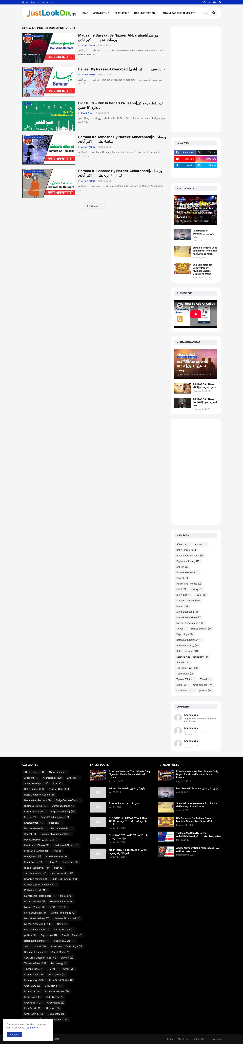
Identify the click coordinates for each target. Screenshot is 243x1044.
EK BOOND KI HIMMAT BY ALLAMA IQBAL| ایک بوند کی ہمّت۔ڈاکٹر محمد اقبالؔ (127, 821)
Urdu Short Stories (61, 980)
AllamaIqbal (52, 777)
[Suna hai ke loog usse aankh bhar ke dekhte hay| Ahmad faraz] (182, 251)
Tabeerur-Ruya (187, 668)
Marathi (182, 606)
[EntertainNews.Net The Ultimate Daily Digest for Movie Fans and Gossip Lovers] (98, 775)
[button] (206, 13)
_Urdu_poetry (34, 772)
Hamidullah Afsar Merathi (56, 834)
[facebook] (204, 2)
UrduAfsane (55, 1002)
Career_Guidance (63, 805)
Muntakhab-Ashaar (188, 617)
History (196, 589)
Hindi (181, 589)
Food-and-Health (187, 572)
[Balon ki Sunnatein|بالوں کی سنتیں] (98, 792)
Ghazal (182, 578)
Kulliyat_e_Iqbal (35, 890)
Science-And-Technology (192, 656)
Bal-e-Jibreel (186, 549)
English (182, 566)
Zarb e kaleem (57, 1019)
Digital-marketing (188, 561)
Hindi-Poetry (33, 862)
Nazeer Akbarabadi (190, 623)
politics (205, 690)
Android (201, 544)
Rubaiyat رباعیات (187, 645)
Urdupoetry (56, 1013)
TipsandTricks (185, 679)
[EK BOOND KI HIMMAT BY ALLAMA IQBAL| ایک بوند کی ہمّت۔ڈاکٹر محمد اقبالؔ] (98, 822)
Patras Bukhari (201, 628)
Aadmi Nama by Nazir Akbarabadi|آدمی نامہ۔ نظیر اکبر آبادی (198, 849)
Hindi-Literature (56, 856)
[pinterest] (220, 2)
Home (25, 2)
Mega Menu (100, 13)
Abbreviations (58, 772)
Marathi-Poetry (34, 907)
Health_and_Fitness (36, 845)
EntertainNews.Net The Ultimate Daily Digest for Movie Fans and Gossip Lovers (129, 774)
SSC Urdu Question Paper (40, 957)
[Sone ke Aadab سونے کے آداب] (98, 807)
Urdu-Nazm (54, 997)
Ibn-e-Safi (183, 594)
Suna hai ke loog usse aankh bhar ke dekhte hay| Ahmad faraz (205, 250)
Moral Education (187, 611)
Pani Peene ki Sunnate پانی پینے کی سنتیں (203, 233)
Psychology (184, 634)
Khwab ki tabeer (188, 600)
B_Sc (57, 783)
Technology (184, 673)
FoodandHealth (62, 828)
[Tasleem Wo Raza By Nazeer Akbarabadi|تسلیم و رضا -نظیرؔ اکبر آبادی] (166, 837)
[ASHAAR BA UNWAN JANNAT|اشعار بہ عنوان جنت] (182, 403)
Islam (201, 594)
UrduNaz (53, 1008)
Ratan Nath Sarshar (188, 639)
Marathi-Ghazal (34, 901)
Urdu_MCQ (32, 985)
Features (121, 13)
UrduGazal (32, 1008)
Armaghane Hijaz (36, 783)
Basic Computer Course (39, 794)
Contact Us (47, 2)
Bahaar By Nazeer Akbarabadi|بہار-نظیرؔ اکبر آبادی (121, 69)
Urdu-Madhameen (57, 991)
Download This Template (178, 13)
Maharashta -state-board (39, 895)
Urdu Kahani (56, 974)
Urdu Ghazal (202, 684)
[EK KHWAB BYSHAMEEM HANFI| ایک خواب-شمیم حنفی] (98, 839)
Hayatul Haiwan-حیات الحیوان (41, 839)
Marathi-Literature (61, 901)
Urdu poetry (34, 980)
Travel (205, 679)
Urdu (182, 684)
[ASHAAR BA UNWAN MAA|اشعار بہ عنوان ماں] (182, 388)
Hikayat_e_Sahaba (36, 850)
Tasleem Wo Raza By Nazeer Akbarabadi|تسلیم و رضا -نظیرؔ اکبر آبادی (198, 834)
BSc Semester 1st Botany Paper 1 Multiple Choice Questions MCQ (202, 269)
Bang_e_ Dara (59, 789)
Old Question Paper (36, 929)
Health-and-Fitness (188, 583)
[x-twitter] (209, 2)
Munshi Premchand (63, 912)
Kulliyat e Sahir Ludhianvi (40, 884)
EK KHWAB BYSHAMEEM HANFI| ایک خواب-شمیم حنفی (128, 836)
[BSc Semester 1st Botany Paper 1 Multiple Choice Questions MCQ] (182, 268)
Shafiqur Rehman (35, 952)
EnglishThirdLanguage (55, 817)
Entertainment (33, 822)
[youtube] (214, 2)
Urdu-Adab (32, 991)
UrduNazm (33, 1013)
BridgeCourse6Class (68, 800)
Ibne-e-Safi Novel (36, 867)
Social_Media (60, 952)
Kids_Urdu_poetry (64, 878)
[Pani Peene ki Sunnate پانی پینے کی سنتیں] (182, 234)
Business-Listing (35, 805)
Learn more (31, 1027)
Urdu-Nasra (32, 997)
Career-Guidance (35, 811)
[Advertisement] (195, 79)
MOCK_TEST (58, 907)
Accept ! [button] (14, 1034)
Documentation (144, 13)
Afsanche (183, 544)
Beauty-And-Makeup (189, 555)
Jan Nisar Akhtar (35, 873)
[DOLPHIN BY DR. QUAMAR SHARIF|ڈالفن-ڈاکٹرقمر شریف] (98, 854)
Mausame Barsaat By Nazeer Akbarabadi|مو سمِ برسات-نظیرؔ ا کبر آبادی (118, 37)
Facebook (55, 822)
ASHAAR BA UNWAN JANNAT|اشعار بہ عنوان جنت (205, 402)
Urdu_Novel (53, 985)
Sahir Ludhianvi (187, 651)
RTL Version (214, 1039)
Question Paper (72, 935)
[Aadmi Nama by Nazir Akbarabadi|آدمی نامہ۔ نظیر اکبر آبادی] (166, 851)
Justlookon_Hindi (62, 873)
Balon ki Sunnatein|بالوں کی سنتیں (126, 788)
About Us (35, 2)
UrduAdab (185, 690)
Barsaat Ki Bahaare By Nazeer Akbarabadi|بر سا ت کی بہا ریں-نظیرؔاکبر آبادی (120, 173)
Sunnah (182, 662)
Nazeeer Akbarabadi (67, 918)
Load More (93, 206)
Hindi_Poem (32, 856)
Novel (181, 628)
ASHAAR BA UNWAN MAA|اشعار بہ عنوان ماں (205, 386)
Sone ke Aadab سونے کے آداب (123, 803)
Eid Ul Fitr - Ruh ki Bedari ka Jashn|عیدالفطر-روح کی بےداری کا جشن (120, 105)
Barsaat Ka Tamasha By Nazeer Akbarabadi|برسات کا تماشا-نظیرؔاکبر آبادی (122, 139)
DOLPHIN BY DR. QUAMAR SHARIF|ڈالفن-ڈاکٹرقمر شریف (127, 851)
